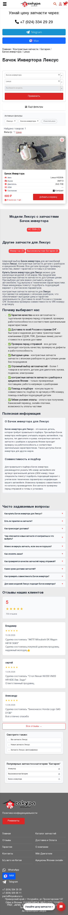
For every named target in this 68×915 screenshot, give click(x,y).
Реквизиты (13, 821)
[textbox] (33, 88)
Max (36, 40)
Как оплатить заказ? (13, 554)
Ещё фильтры (35, 107)
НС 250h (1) (34, 230)
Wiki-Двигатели (43, 854)
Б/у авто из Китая (12, 860)
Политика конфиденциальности (19, 813)
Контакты (7, 854)
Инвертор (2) (17, 251)
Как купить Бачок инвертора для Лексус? (23, 514)
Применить (34, 96)
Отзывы (6, 840)
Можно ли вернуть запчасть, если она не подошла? (28, 546)
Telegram (36, 32)
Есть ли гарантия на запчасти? (18, 521)
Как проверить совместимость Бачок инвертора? (26, 576)
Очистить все (49, 121)
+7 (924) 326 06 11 (12, 893)
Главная (6, 834)
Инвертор (34, 769)
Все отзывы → (34, 726)
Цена (19, 132)
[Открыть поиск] (55, 4)
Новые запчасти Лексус (20, 745)
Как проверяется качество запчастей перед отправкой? (30, 561)
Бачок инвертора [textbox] (33, 75)
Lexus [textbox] (33, 81)
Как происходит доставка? (16, 529)
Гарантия (7, 847)
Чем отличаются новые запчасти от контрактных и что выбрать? (29, 537)
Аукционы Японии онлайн (49, 860)
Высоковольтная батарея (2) (42, 251)
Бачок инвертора (34, 779)
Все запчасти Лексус (19, 739)
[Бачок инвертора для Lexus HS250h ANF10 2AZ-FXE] (34, 153)
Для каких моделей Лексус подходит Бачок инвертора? (30, 584)
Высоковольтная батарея (34, 774)
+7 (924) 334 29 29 (36, 22)
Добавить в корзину (48, 197)
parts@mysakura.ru (12, 896)
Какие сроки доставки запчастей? (20, 569)
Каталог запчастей (45, 834)
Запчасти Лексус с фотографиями (24, 750)
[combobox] (34, 75)
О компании (41, 847)
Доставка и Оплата (46, 840)
